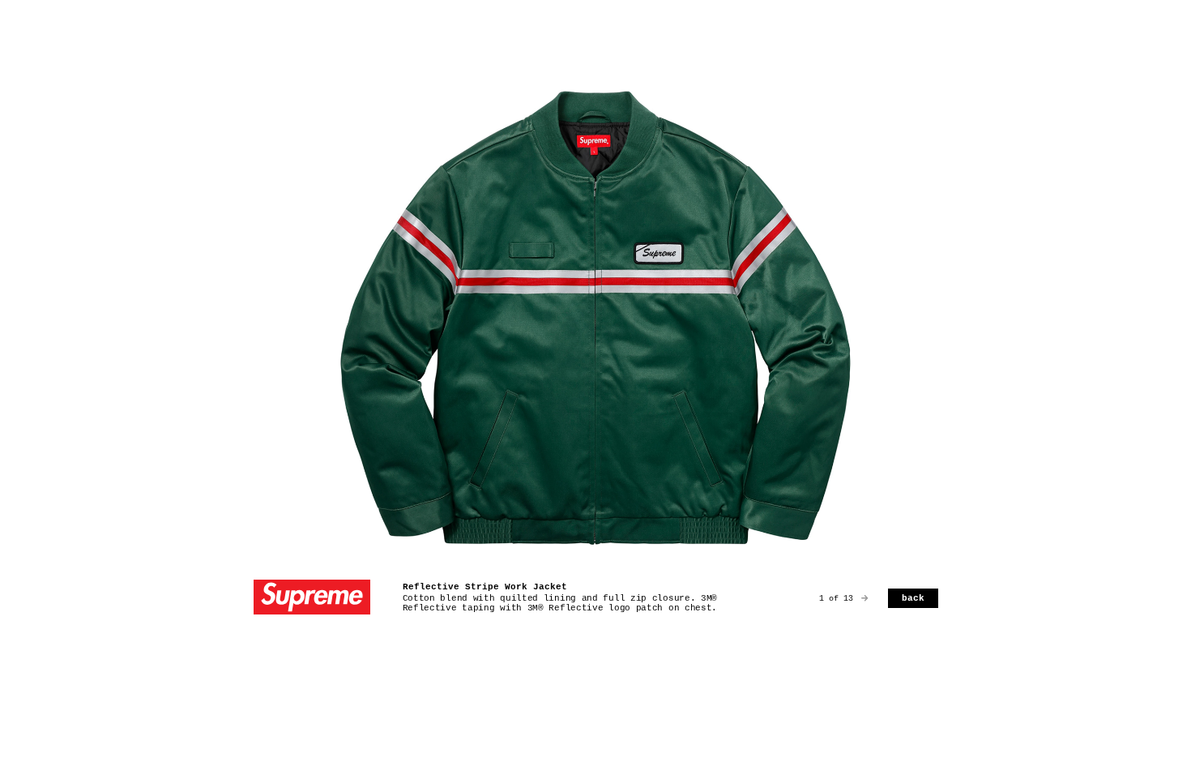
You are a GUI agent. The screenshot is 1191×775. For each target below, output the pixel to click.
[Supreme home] (312, 599)
